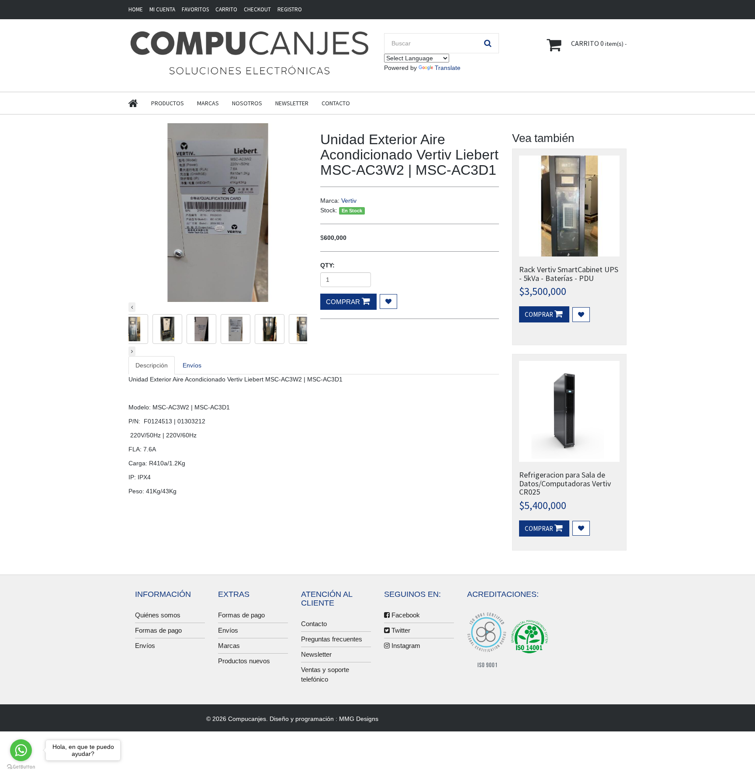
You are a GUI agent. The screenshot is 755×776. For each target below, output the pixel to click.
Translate (448, 67)
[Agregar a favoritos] (388, 301)
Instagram (405, 645)
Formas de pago (158, 630)
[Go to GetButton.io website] (21, 767)
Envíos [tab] (192, 365)
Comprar (344, 301)
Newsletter (291, 103)
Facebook (405, 615)
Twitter (400, 630)
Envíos (145, 645)
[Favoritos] (581, 314)
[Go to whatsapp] (21, 750)
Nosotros (247, 103)
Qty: (327, 265)
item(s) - (599, 43)
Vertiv (349, 200)
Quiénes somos (157, 615)
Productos (167, 103)
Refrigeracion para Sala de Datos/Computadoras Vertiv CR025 (565, 483)
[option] (217, 212)
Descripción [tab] (151, 365)
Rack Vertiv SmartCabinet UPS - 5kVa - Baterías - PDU (568, 273)
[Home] (139, 103)
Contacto (336, 103)
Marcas (208, 103)
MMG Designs (358, 718)
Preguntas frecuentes (331, 639)
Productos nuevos (244, 661)
